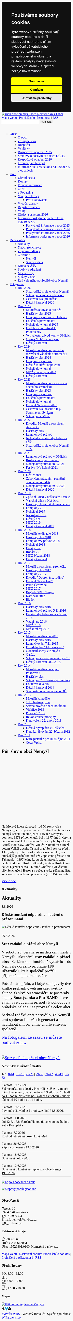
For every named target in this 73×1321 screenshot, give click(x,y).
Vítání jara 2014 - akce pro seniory (48, 680)
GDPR (22, 188)
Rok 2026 (24, 288)
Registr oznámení (29, 207)
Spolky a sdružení (29, 269)
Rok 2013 (24, 695)
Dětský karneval (36, 343)
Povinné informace (30, 185)
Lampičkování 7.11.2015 (42, 643)
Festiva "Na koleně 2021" (42, 467)
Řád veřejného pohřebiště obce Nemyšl (43, 280)
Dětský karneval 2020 (40, 489)
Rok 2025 (24, 306)
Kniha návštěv (27, 266)
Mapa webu (9, 117)
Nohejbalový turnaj (38, 368)
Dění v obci (17, 240)
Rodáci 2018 (34, 552)
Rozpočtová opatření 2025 (35, 152)
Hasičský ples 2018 (38, 537)
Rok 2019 (24, 493)
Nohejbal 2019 (35, 511)
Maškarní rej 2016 (37, 629)
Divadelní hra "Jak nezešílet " (45, 647)
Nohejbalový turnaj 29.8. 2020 (45, 486)
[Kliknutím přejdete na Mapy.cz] (23, 1304)
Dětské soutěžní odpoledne (43, 365)
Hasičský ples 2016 (38, 607)
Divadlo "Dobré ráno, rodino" (45, 577)
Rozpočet (24, 144)
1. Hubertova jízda (38, 702)
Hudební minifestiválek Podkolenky (41, 330)
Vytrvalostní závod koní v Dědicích (48, 335)
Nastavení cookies (30, 1254)
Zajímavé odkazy (29, 251)
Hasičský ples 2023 (38, 390)
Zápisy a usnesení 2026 (33, 214)
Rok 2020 (24, 471)
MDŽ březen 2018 (38, 555)
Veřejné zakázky (28, 196)
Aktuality (24, 243)
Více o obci (9, 881)
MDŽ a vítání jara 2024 (41, 372)
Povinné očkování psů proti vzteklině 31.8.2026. (33, 1110)
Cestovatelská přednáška (41, 299)
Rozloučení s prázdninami (42, 460)
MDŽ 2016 (33, 625)
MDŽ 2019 (33, 522)
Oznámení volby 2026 (16, 1158)
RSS (56, 117)
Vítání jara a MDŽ (38, 416)
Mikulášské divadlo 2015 (42, 636)
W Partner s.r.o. (11, 1317)
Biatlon (30, 599)
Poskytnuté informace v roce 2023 (48, 225)
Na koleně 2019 (36, 515)
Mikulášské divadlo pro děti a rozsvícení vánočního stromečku (46, 352)
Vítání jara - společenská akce (45, 295)
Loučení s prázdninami (40, 321)
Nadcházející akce (29, 247)
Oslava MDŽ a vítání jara (42, 339)
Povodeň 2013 (35, 713)
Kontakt (23, 181)
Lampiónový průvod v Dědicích (46, 456)
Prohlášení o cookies (56, 1254)
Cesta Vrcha (34, 742)
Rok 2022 (24, 420)
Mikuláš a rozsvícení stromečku (46, 566)
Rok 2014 (24, 665)
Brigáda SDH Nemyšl (40, 592)
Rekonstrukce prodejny (41, 717)
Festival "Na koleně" (39, 581)
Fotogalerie (17, 284)
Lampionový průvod (39, 394)
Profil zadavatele (36, 199)
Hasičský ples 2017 (38, 570)
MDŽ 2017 (33, 588)
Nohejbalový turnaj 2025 (42, 324)
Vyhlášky (24, 148)
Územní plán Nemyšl (31, 163)
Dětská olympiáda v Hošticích (45, 728)
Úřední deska (26, 177)
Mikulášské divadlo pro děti (43, 310)
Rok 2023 (24, 379)
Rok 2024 (24, 346)
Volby (22, 210)
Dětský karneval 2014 (40, 687)
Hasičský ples (35, 431)
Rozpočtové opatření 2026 (35, 159)
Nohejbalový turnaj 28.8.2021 (45, 464)
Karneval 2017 (35, 596)
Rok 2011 (24, 735)
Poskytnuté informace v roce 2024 (48, 229)
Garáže (30, 654)
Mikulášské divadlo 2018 (42, 533)
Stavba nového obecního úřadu (46, 706)
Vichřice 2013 (35, 709)
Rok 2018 (24, 530)
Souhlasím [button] (36, 81)
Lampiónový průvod (39, 361)
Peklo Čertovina (36, 585)
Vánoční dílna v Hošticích (42, 500)
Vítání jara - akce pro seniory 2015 (48, 658)
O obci (22, 137)
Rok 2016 (24, 603)
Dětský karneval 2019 (40, 526)
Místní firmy (26, 273)
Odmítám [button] (36, 89)
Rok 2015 (24, 632)
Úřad (13, 174)
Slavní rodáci (34, 262)
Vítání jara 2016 (36, 621)
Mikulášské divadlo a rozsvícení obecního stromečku (46, 385)
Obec (13, 133)
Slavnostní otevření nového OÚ (46, 691)
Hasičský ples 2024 (38, 357)
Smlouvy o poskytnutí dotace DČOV (41, 155)
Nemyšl (31, 258)
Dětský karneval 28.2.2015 (43, 662)
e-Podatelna (25, 192)
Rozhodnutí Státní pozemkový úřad (24, 1136)
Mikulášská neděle (38, 698)
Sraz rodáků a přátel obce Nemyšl (47, 291)
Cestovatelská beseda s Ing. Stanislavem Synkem (43, 410)
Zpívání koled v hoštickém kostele (48, 497)
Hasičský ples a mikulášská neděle (48, 504)
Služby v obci (26, 277)
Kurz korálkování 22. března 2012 (48, 731)
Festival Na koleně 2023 (41, 405)
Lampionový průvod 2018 (43, 541)
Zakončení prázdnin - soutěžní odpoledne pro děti (45, 480)
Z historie (24, 254)
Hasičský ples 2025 (38, 313)
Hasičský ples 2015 (38, 640)
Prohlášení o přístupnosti (34, 117)
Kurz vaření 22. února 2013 (43, 720)
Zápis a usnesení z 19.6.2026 (20, 1147)
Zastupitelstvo (27, 141)
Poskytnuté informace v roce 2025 (48, 232)
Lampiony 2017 (36, 574)
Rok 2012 (24, 724)
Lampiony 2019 (36, 508)
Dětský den (33, 519)
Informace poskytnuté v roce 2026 (48, 236)
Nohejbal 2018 (35, 544)
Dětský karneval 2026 (40, 302)
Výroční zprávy (28, 203)
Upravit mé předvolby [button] (37, 98)
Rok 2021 (24, 453)
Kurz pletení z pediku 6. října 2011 (48, 739)
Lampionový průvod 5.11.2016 (46, 610)
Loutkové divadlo (37, 684)
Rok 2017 (24, 563)
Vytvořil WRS (11, 1313)
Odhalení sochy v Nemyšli (43, 651)
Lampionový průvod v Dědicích (46, 317)
